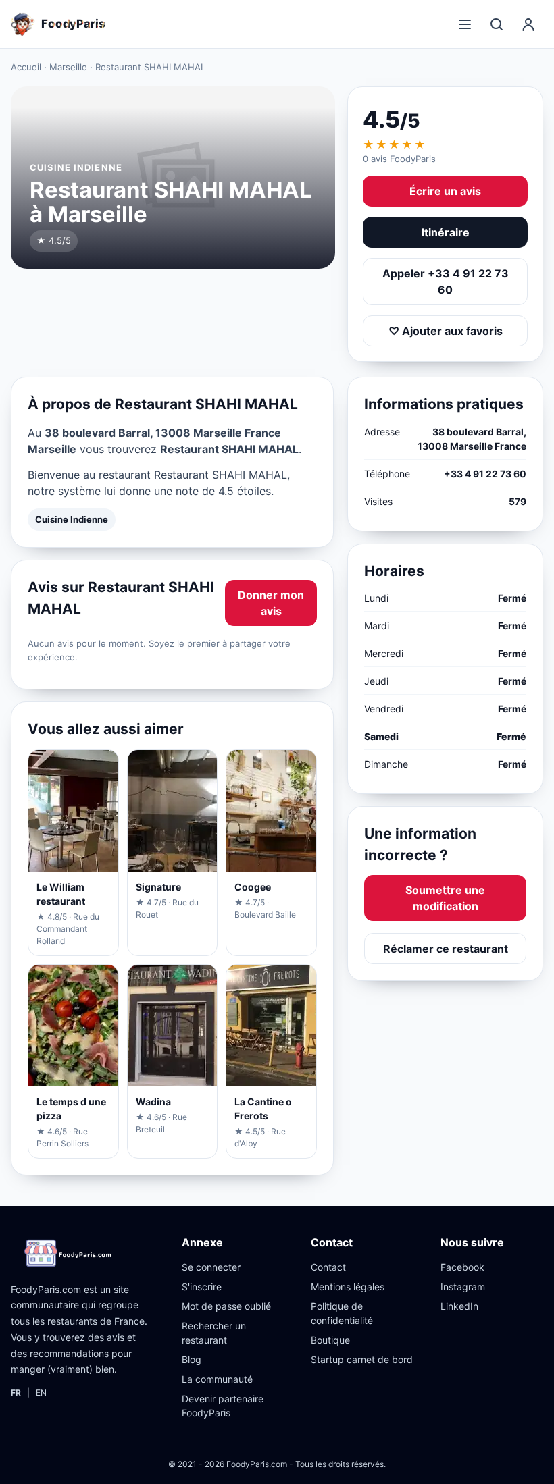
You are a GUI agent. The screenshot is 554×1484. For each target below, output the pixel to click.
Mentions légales (347, 1286)
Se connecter (211, 1267)
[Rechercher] (496, 24)
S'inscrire (202, 1286)
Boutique (330, 1340)
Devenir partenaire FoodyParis (222, 1406)
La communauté (217, 1379)
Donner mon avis (271, 603)
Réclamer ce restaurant (445, 948)
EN (41, 1392)
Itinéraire (446, 232)
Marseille (68, 66)
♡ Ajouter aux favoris (445, 331)
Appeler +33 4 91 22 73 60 (445, 281)
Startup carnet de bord (362, 1359)
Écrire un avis (445, 191)
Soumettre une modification (445, 898)
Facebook (462, 1267)
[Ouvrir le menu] (465, 24)
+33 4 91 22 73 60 (485, 473)
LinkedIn (459, 1306)
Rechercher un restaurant (214, 1333)
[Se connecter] (528, 24)
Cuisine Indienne (71, 519)
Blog (191, 1359)
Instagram (462, 1286)
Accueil (26, 66)
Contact (328, 1267)
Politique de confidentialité (342, 1313)
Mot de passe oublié (226, 1306)
